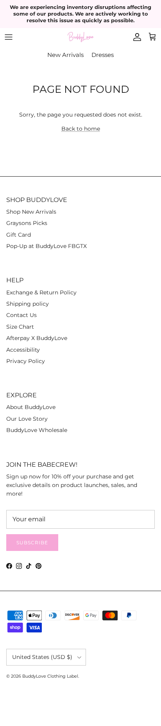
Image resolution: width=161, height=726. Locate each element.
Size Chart (20, 326)
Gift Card (18, 234)
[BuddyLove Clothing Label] (80, 37)
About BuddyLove (30, 407)
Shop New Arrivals (31, 211)
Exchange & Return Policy (41, 292)
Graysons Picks (26, 223)
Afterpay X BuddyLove (36, 338)
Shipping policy (27, 303)
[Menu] (8, 37)
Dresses (102, 54)
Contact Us (21, 315)
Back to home (80, 128)
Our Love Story (27, 418)
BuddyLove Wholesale (36, 430)
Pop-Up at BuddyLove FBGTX (46, 246)
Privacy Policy (25, 361)
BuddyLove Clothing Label (50, 676)
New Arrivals (65, 54)
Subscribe (32, 542)
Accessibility (23, 349)
